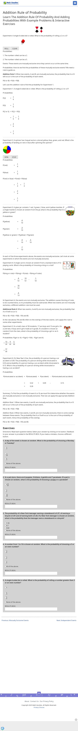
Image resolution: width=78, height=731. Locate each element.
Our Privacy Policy (47, 701)
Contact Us (34, 701)
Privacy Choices (39, 707)
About (27, 701)
